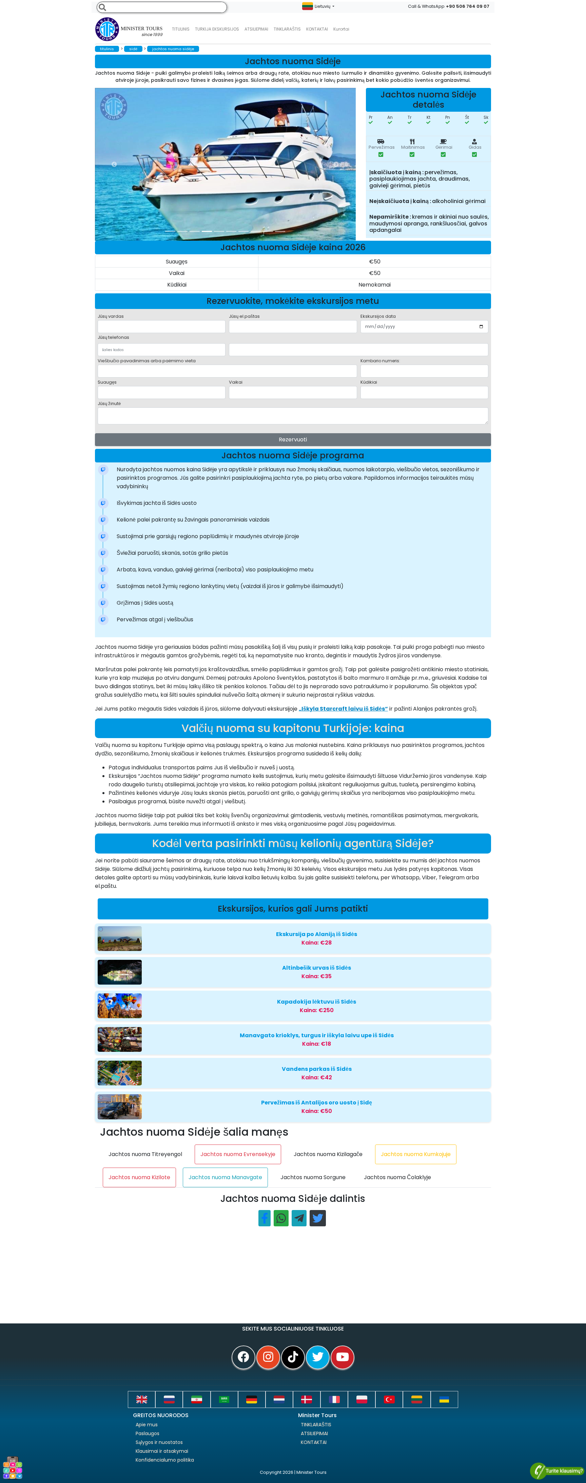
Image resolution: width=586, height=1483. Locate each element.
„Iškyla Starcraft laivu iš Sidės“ (343, 709)
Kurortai (341, 29)
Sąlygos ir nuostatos (159, 1442)
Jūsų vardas (111, 316)
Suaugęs (107, 382)
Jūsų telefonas (113, 337)
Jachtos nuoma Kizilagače (328, 1154)
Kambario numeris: (380, 361)
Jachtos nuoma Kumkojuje (416, 1154)
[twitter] (318, 1357)
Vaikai (235, 382)
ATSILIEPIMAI (256, 29)
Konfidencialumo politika (165, 1460)
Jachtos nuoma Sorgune (313, 1177)
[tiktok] (293, 1357)
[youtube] (342, 1357)
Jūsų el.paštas (244, 316)
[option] (230, 164)
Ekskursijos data (378, 316)
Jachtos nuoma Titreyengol (145, 1154)
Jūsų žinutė (109, 403)
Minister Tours (141, 31)
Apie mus (147, 1424)
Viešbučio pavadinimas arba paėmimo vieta (147, 361)
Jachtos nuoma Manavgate (225, 1177)
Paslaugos (147, 1433)
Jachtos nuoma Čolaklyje (397, 1177)
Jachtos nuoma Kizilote (139, 1177)
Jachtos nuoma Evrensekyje (237, 1154)
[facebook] (243, 1357)
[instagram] (268, 1357)
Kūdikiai (368, 382)
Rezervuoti (293, 439)
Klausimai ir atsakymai (162, 1451)
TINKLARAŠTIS (316, 1424)
